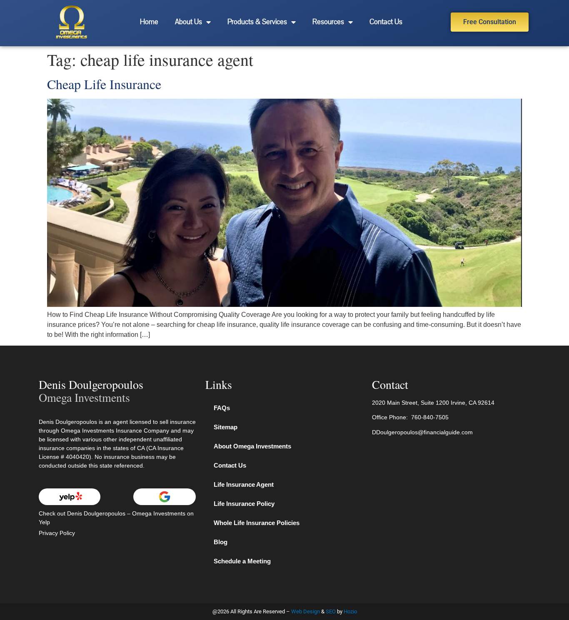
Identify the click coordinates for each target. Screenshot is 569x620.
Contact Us (385, 22)
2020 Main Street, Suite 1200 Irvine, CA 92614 (433, 402)
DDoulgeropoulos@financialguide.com (422, 432)
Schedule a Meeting (242, 561)
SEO (331, 611)
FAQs (222, 407)
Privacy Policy (57, 533)
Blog (220, 541)
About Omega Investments (252, 446)
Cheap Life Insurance (104, 84)
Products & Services (257, 22)
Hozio (350, 611)
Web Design (305, 611)
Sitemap (225, 427)
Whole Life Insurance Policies (256, 522)
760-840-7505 (430, 417)
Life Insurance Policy (244, 503)
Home (149, 22)
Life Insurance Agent (244, 484)
